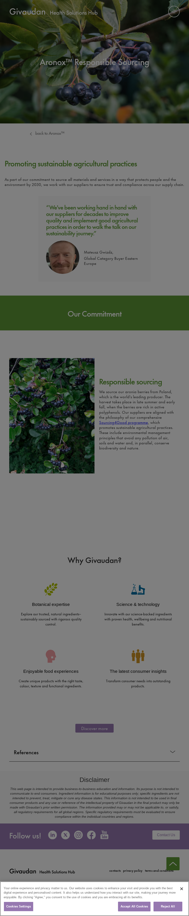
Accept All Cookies (134, 906)
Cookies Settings (18, 906)
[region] (94, 898)
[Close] (182, 889)
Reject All (168, 906)
